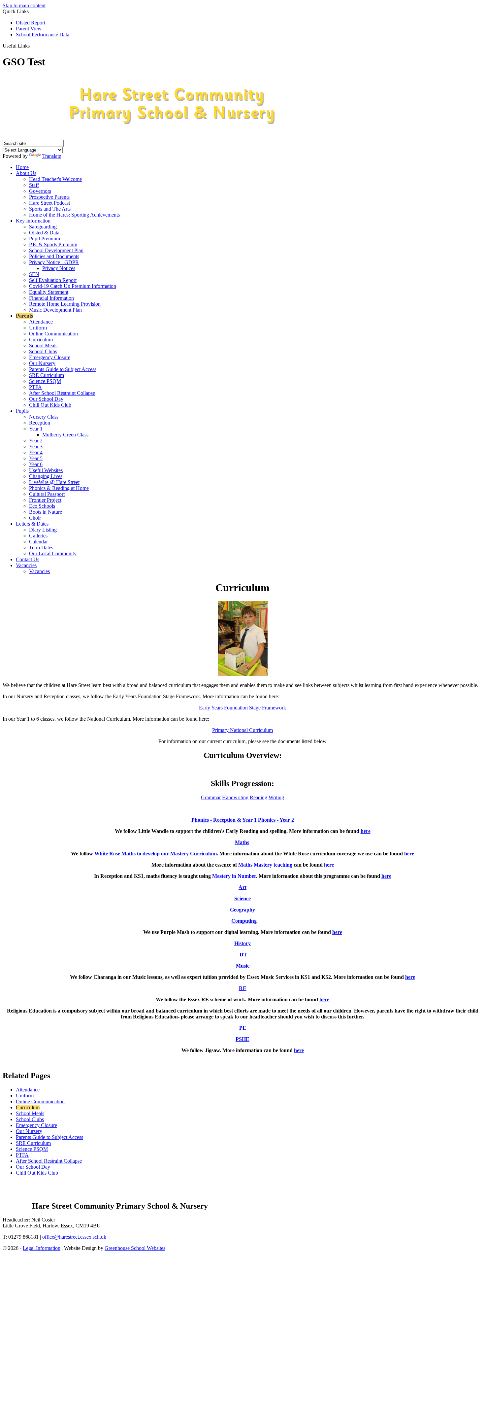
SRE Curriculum (46, 375)
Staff (34, 185)
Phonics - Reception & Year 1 (224, 820)
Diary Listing (43, 530)
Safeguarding (43, 226)
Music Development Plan (55, 310)
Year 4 (36, 452)
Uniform (38, 327)
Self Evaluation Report (53, 280)
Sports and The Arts (50, 209)
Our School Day (46, 399)
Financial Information (51, 298)
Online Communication (53, 333)
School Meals (43, 345)
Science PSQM (45, 381)
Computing (244, 921)
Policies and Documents (54, 256)
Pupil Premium (44, 238)
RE (242, 988)
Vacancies (26, 565)
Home (22, 167)
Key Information (33, 220)
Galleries (38, 535)
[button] (32, 46)
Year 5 (36, 458)
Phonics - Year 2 (276, 820)
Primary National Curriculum (242, 730)
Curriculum (41, 339)
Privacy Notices (58, 268)
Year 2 (36, 440)
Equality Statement (48, 292)
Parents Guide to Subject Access (62, 369)
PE (242, 1028)
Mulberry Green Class (65, 434)
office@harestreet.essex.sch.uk (74, 1237)
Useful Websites (46, 470)
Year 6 (36, 464)
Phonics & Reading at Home (59, 488)
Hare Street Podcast (49, 203)
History (242, 943)
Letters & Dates (32, 524)
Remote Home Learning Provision (65, 304)
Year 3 (36, 446)
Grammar (211, 797)
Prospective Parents (49, 197)
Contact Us (27, 559)
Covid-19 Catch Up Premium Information (72, 286)
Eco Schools (42, 506)
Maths (242, 842)
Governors (40, 191)
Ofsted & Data (44, 232)
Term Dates (41, 547)
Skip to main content (24, 5)
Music (242, 966)
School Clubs (43, 351)
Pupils (22, 411)
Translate (51, 156)
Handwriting (235, 797)
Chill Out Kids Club (50, 405)
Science (242, 898)
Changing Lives (45, 476)
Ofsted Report (30, 22)
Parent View (29, 28)
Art (242, 887)
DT (243, 954)
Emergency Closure (49, 357)
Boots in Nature (45, 512)
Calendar (38, 541)
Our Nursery (42, 363)
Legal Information (41, 1248)
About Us (26, 173)
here (366, 831)
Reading (258, 797)
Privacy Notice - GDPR (54, 262)
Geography (242, 909)
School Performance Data (42, 34)
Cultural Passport (47, 494)
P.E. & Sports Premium (53, 244)
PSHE (242, 1039)
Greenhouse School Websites (135, 1248)
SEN (34, 274)
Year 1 (36, 428)
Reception (39, 423)
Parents (24, 316)
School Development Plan (56, 250)
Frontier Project (45, 500)
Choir (35, 518)
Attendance (41, 322)
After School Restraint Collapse (62, 393)
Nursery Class (43, 417)
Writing (276, 797)
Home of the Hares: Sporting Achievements (74, 215)
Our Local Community (53, 553)
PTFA (35, 387)
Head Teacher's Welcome (55, 179)
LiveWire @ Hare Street (54, 482)
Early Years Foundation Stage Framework (242, 707)
